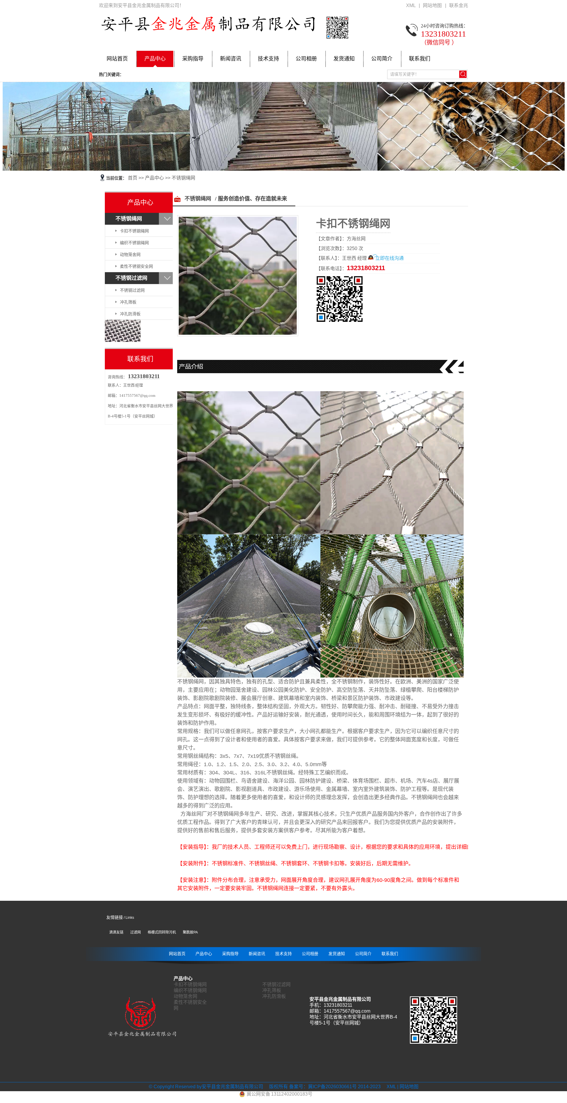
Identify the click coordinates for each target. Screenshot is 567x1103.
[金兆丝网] (141, 1036)
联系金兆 (458, 5)
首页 (132, 177)
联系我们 (419, 59)
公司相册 (306, 59)
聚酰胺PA (190, 932)
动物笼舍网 (130, 254)
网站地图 (433, 5)
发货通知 (344, 59)
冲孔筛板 (128, 302)
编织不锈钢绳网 (134, 242)
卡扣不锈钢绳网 (134, 231)
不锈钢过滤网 (131, 278)
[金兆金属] (224, 39)
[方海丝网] (123, 340)
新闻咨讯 (230, 59)
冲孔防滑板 (130, 313)
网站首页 (117, 59)
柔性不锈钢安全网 (136, 266)
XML (411, 5)
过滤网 (135, 932)
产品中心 (155, 59)
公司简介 (381, 59)
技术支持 (268, 59)
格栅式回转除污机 (162, 932)
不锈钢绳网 (183, 177)
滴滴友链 (116, 932)
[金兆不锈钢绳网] (283, 126)
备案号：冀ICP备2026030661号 (323, 1086)
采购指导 (192, 59)
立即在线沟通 (389, 258)
